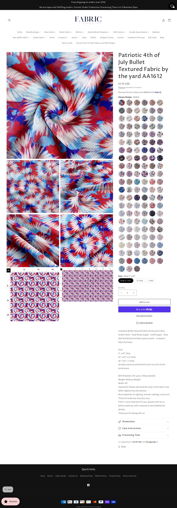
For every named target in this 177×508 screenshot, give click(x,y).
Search (50, 476)
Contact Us (72, 476)
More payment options (144, 316)
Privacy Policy (114, 476)
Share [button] (123, 446)
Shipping (121, 87)
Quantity (121, 288)
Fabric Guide (60, 476)
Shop (43, 476)
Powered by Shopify (95, 507)
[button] (9, 20)
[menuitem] (20, 32)
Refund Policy (101, 476)
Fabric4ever (84, 507)
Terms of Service (129, 476)
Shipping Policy (86, 476)
